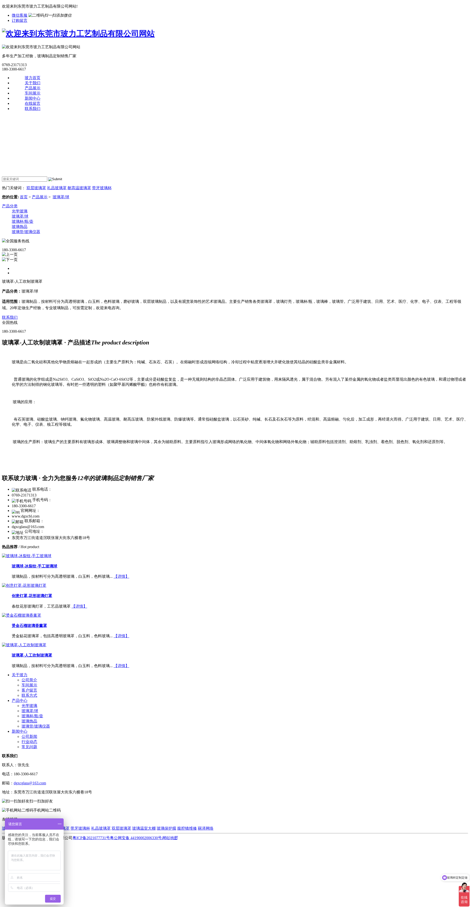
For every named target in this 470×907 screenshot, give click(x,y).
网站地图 (169, 838)
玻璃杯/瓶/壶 (22, 221)
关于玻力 (19, 675)
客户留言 (29, 690)
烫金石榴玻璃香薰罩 (29, 626)
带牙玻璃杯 (102, 188)
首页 (24, 197)
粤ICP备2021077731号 (91, 838)
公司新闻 (29, 736)
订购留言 (19, 20)
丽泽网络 (205, 828)
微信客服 (19, 15)
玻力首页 (32, 78)
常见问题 (29, 747)
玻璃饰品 (19, 226)
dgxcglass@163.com (30, 783)
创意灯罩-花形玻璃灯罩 (32, 596)
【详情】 (121, 576)
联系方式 (29, 695)
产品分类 (10, 206)
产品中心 (19, 700)
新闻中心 (32, 98)
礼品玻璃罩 (57, 188)
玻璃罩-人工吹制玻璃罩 (32, 655)
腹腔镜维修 (187, 828)
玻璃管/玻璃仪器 (26, 232)
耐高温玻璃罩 (79, 188)
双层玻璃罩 (36, 188)
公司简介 (29, 680)
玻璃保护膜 (166, 828)
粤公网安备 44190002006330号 (136, 838)
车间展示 (32, 93)
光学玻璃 (19, 211)
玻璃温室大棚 (144, 828)
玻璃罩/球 (61, 197)
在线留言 (32, 103)
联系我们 (32, 108)
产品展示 (32, 88)
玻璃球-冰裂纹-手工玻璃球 (34, 566)
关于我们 (32, 83)
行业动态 (29, 742)
